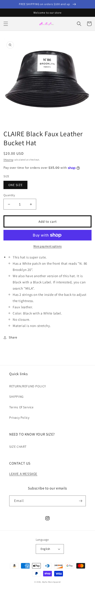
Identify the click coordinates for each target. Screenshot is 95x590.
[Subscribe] (80, 500)
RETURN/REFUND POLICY (27, 386)
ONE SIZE (15, 185)
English (45, 549)
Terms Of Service (21, 407)
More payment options (47, 246)
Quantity (9, 195)
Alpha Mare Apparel (51, 582)
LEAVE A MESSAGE (23, 473)
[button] (6, 24)
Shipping (8, 159)
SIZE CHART (18, 447)
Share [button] (13, 337)
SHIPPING (16, 396)
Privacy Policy (19, 417)
